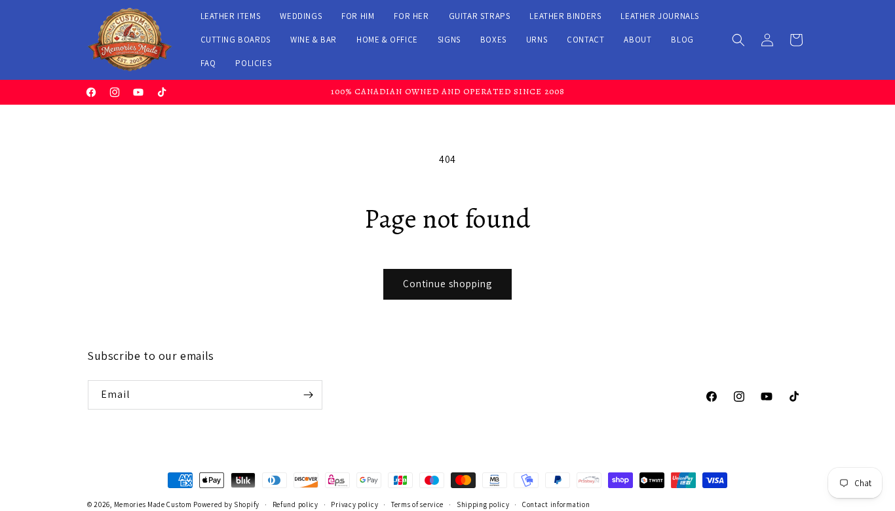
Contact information (556, 504)
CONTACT (585, 39)
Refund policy (295, 504)
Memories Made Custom (153, 504)
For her (411, 16)
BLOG (682, 39)
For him (357, 16)
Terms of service (417, 504)
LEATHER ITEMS (230, 16)
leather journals (659, 16)
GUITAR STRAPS (479, 16)
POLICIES (253, 63)
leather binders (565, 16)
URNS (536, 39)
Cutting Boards (235, 39)
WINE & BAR (313, 39)
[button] (738, 40)
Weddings (301, 16)
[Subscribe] (308, 394)
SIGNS (449, 39)
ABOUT (637, 39)
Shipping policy (483, 504)
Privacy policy (354, 504)
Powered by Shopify (226, 504)
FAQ (208, 63)
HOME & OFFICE (387, 39)
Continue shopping (447, 283)
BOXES (493, 39)
